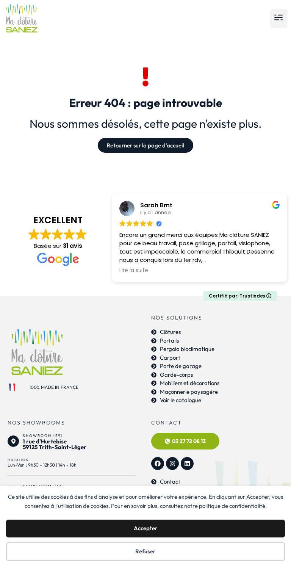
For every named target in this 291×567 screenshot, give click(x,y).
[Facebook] (157, 463)
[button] (278, 18)
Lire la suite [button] (133, 270)
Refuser (145, 551)
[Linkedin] (187, 463)
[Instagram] (172, 463)
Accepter (146, 528)
